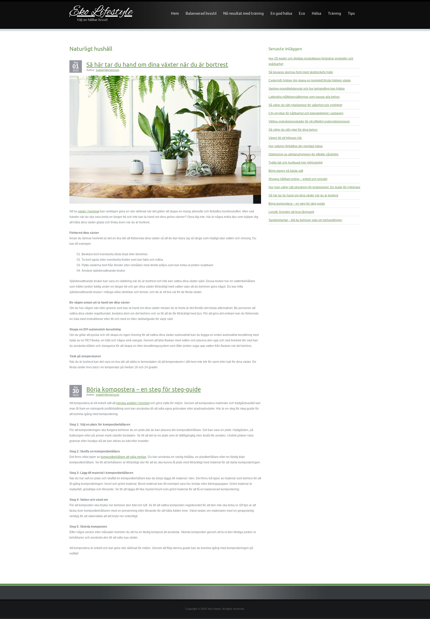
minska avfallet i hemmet (133, 403)
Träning (334, 13)
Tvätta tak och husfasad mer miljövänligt (295, 162)
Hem (175, 13)
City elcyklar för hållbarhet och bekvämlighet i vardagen (306, 113)
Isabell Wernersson (107, 69)
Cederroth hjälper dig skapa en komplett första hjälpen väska (310, 80)
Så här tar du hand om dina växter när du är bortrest (157, 64)
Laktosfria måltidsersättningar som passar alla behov (304, 97)
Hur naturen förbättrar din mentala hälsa (295, 146)
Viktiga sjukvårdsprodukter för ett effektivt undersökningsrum (309, 121)
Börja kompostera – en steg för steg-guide (143, 389)
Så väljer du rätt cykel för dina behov (293, 129)
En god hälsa (281, 13)
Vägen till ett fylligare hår (285, 138)
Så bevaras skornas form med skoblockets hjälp (301, 72)
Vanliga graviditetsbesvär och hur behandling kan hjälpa (307, 88)
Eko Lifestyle (100, 12)
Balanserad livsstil (201, 13)
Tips (351, 13)
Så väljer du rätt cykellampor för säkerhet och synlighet (305, 105)
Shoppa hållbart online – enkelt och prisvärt (298, 179)
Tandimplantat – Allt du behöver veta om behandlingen (305, 220)
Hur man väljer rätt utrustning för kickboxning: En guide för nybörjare (314, 187)
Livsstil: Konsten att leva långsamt (291, 212)
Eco (302, 13)
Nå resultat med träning (243, 13)
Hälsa (316, 13)
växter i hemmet (88, 211)
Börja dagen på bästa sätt (286, 171)
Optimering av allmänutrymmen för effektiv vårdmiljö (303, 154)
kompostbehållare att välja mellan (123, 457)
